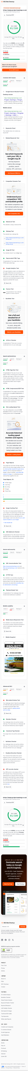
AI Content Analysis (6, 994)
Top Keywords (4, 1016)
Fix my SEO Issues (14, 70)
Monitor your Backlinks (14, 332)
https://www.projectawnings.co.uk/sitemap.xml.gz (15, 243)
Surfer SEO (4, 1056)
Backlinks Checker (5, 997)
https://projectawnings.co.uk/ (10, 568)
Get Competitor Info (14, 213)
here (8, 784)
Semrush (3, 1053)
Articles (3, 970)
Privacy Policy (9, 1067)
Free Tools (4, 965)
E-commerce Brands (6, 1029)
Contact (3, 986)
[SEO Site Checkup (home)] (7, 1)
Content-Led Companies (7, 1027)
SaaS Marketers (5, 1035)
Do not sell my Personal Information (12, 1066)
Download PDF (10, 15)
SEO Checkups (5, 984)
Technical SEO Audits (6, 1013)
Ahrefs (2, 1043)
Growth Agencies (5, 1032)
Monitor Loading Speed (14, 454)
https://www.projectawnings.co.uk (15, 10)
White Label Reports (6, 1019)
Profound (3, 1048)
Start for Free (8, 884)
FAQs (2, 981)
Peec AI (3, 1045)
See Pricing (20, 884)
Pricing (3, 968)
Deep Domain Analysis (6, 1000)
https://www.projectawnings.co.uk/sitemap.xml (15, 238)
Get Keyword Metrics (14, 173)
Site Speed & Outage (6, 1011)
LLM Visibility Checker (6, 1008)
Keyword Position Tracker (7, 1002)
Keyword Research (6, 1005)
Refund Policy (16, 1067)
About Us (3, 978)
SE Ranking (4, 1051)
